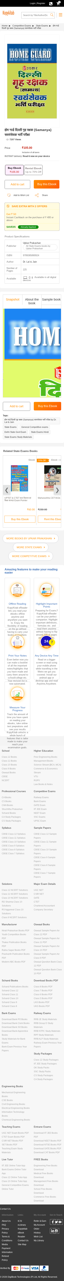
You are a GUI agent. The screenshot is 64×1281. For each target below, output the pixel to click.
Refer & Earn (40, 1221)
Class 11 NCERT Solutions (15, 894)
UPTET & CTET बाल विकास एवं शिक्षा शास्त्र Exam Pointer (17, 499)
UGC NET (38, 890)
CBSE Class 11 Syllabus (13, 838)
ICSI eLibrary (22, 1223)
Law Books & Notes (43, 784)
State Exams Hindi (40, 432)
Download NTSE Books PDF (47, 1144)
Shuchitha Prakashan (12, 809)
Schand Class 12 (10, 990)
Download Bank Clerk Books (16, 1023)
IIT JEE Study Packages (45, 1063)
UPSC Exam (40, 821)
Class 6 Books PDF (43, 994)
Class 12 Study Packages (46, 1060)
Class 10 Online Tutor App (14, 1181)
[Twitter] (56, 1222)
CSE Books (7, 1100)
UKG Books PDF (42, 1006)
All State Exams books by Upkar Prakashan (38, 247)
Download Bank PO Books (14, 1019)
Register (41, 3)
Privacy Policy (5, 1231)
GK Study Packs (41, 1067)
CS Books (6, 801)
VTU (36, 776)
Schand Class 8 (9, 1006)
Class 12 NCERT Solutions (15, 890)
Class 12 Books (9, 757)
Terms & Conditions (7, 1238)
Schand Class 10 (10, 998)
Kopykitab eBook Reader (22, 1233)
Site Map (22, 1244)
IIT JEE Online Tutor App (13, 1165)
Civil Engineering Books (13, 1104)
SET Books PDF (9, 1144)
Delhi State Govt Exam (15, 432)
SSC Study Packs (42, 1071)
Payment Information (7, 1250)
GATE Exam (39, 805)
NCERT (5, 780)
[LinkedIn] (53, 1231)
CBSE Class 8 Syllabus (13, 849)
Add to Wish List (21, 195)
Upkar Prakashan (32, 243)
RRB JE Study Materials (45, 1019)
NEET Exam (40, 813)
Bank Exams (40, 801)
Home (5, 25)
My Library (39, 1240)
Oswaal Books (9, 772)
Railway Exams (41, 797)
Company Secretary (43, 909)
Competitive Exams (21, 25)
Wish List (38, 1236)
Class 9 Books (9, 768)
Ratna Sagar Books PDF (13, 950)
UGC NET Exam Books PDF (15, 1133)
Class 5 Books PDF (43, 998)
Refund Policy (5, 1258)
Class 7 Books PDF (43, 990)
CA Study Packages (11, 817)
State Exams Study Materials (18, 437)
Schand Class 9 (9, 1002)
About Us (6, 1221)
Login (32, 3)
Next (57, 490)
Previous (6, 490)
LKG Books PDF (41, 1002)
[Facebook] (53, 1222)
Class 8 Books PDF (43, 986)
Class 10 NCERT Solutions (15, 898)
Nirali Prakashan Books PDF (15, 930)
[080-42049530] (50, 3)
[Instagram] (56, 1231)
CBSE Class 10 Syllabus (14, 842)
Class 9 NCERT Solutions (14, 917)
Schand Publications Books (15, 986)
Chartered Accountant (44, 905)
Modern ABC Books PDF (13, 962)
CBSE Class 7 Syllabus (13, 853)
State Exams (42, 25)
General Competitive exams (34, 427)
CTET (36, 902)
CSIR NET (39, 894)
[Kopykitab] (8, 12)
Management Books (43, 761)
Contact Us (5, 1209)
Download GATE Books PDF (47, 1148)
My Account (39, 1225)
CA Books (6, 797)
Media (5, 1244)
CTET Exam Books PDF (13, 1137)
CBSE (5, 776)
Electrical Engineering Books (16, 1108)
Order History (37, 1231)
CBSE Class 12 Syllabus (14, 834)
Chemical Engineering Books (16, 1120)
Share (45, 195)
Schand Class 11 (10, 994)
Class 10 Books (9, 765)
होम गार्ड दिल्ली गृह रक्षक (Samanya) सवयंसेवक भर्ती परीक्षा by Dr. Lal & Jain (30, 420)
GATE (36, 898)
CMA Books (7, 805)
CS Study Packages (11, 821)
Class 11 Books (9, 761)
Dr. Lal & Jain (30, 261)
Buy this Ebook (20, 519)
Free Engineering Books (45, 757)
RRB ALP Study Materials (46, 1039)
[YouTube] (60, 1222)
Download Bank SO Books (14, 1027)
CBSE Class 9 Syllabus (13, 845)
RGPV (37, 780)
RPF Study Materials (44, 1035)
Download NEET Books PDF (47, 1141)
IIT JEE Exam (40, 809)
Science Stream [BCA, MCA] (47, 765)
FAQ (4, 1225)
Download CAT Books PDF (47, 1152)
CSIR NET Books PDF (12, 1141)
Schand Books (9, 813)
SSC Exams (39, 817)
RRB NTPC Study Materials (47, 1031)
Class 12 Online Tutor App (14, 1177)
